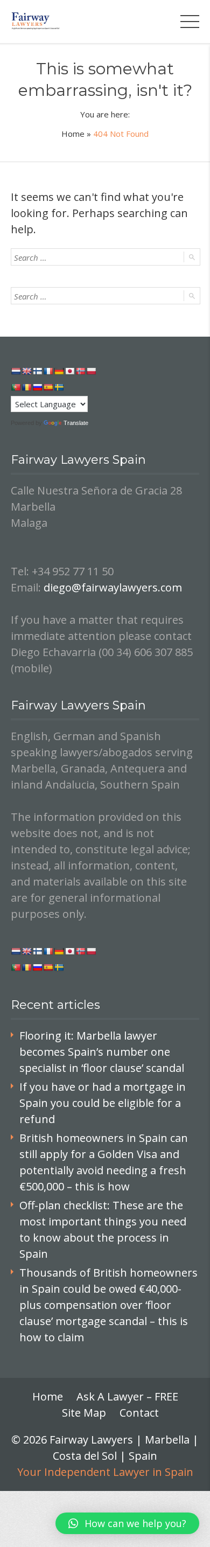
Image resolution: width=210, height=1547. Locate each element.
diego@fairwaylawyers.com (113, 587)
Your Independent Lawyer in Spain (105, 1472)
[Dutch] (15, 371)
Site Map (84, 1412)
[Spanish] (48, 387)
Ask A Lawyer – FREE (127, 1396)
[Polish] (91, 371)
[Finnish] (37, 371)
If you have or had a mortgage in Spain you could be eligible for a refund (102, 1102)
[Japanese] (69, 371)
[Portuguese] (15, 387)
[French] (48, 371)
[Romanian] (26, 387)
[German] (59, 371)
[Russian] (37, 387)
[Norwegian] (80, 371)
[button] (127, 1523)
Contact (139, 1412)
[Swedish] (59, 387)
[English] (26, 371)
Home (73, 133)
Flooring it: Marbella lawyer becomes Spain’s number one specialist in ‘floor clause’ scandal (101, 1051)
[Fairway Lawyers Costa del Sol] (36, 21)
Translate (76, 423)
